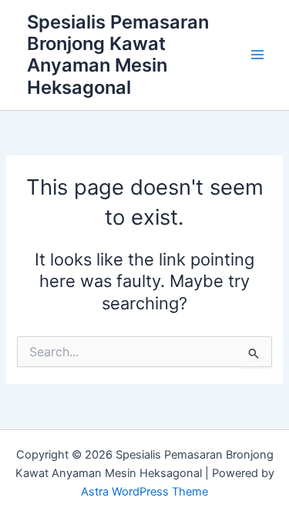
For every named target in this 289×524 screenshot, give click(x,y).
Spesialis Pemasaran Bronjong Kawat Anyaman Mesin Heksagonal (118, 54)
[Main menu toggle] (257, 55)
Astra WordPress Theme (144, 492)
